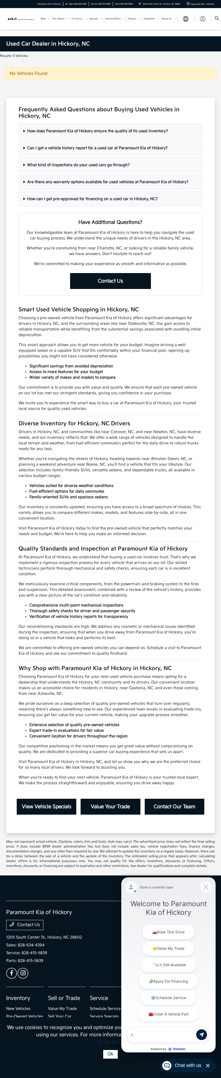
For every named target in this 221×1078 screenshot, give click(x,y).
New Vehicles (18, 1008)
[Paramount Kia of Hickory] (20, 18)
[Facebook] (11, 973)
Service (99, 998)
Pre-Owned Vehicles (24, 1016)
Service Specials (104, 1016)
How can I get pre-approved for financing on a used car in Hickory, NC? (92, 199)
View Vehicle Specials (46, 807)
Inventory (18, 998)
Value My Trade (62, 1008)
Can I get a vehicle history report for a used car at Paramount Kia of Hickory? (97, 148)
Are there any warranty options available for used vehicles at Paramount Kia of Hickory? (107, 182)
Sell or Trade (64, 998)
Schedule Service (105, 1008)
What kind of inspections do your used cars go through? (78, 165)
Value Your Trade (110, 807)
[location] (139, 4)
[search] (217, 19)
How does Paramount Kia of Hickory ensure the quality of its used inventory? (97, 131)
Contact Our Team (174, 807)
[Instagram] (23, 973)
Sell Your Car (59, 1016)
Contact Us (110, 281)
